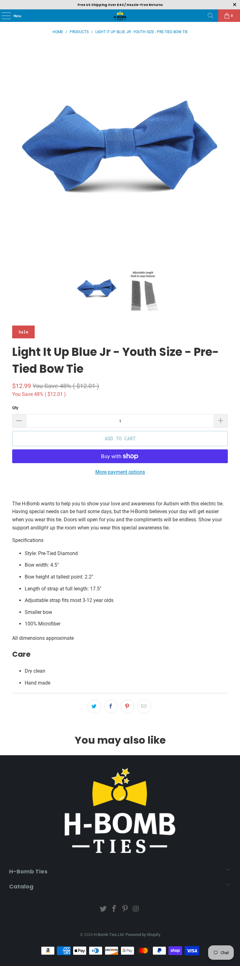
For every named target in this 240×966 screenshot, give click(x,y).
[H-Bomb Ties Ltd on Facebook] (114, 909)
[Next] (223, 150)
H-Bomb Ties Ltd (108, 934)
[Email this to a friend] (144, 706)
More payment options (120, 472)
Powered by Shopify (142, 934)
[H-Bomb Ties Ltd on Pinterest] (125, 909)
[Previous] (17, 150)
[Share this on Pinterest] (127, 706)
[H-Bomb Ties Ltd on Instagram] (136, 909)
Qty (15, 407)
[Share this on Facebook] (111, 706)
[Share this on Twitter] (94, 706)
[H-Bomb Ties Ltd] (120, 15)
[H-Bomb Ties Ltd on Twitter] (103, 909)
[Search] (211, 15)
